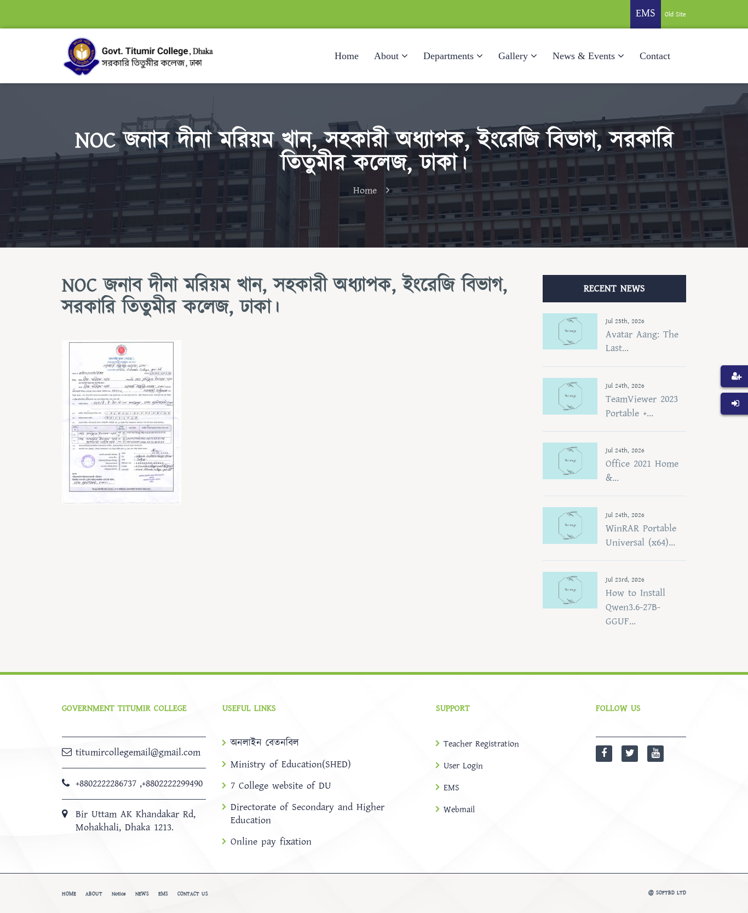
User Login (463, 766)
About (386, 55)
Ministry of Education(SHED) (291, 764)
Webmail (459, 809)
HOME (69, 894)
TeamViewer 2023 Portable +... (642, 406)
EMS (451, 788)
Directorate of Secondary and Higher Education (307, 814)
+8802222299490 (172, 783)
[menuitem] (734, 392)
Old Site (675, 14)
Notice (119, 894)
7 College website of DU (281, 786)
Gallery (513, 55)
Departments (448, 55)
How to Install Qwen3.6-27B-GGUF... (635, 607)
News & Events (584, 55)
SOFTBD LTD (671, 893)
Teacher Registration (481, 744)
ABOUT (93, 894)
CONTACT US (192, 894)
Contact (655, 55)
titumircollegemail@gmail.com (138, 752)
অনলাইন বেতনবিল (265, 743)
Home (347, 55)
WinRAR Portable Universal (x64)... (641, 535)
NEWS (142, 894)
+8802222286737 (106, 783)
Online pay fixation (271, 841)
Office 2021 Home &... (642, 471)
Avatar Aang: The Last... (642, 341)
